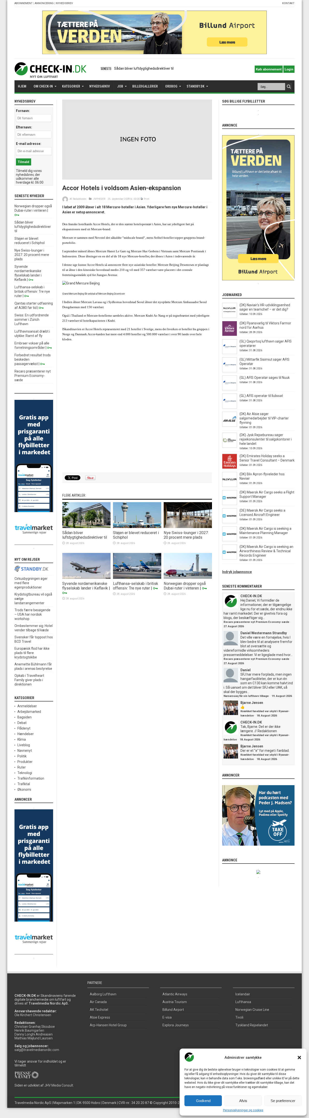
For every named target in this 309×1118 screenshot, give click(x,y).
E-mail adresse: (28, 144)
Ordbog (171, 86)
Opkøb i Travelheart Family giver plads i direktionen (29, 680)
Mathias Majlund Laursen (33, 1038)
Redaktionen (79, 199)
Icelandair (242, 994)
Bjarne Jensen (251, 703)
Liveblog (23, 745)
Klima (21, 739)
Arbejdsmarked (29, 712)
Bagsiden (24, 717)
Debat (22, 723)
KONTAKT (288, 3)
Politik (22, 756)
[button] (299, 1057)
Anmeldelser (27, 706)
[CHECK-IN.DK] (50, 74)
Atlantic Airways (174, 994)
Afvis (243, 1101)
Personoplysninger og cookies (243, 1110)
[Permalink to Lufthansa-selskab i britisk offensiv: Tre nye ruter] (137, 578)
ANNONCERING (44, 3)
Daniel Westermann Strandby (263, 633)
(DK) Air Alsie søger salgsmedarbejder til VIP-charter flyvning (264, 418)
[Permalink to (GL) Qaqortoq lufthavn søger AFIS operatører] (229, 353)
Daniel (245, 670)
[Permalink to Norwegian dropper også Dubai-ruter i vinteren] (188, 578)
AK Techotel (99, 1010)
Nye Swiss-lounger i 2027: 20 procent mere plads (186, 535)
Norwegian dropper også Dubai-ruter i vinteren (185, 585)
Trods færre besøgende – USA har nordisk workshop (32, 614)
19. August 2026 (282, 696)
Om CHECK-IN (43, 86)
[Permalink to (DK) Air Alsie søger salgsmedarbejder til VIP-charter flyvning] (229, 425)
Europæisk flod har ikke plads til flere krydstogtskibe (31, 653)
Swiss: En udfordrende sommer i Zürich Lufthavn (31, 319)
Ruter (21, 767)
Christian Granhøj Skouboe (34, 1027)
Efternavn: (24, 127)
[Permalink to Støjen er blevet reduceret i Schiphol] (137, 527)
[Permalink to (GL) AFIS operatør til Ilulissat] (229, 407)
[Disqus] (137, 409)
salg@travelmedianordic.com (36, 1050)
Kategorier (71, 86)
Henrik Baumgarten (29, 1030)
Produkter (25, 762)
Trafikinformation (30, 778)
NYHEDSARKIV (99, 86)
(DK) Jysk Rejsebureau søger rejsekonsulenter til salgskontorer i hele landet (265, 439)
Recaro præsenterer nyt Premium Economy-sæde (32, 375)
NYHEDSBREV (64, 3)
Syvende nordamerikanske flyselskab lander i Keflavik (85, 585)
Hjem (22, 86)
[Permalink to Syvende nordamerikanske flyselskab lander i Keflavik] (86, 578)
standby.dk (195, 86)
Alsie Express (100, 1017)
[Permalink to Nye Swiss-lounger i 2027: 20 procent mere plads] (188, 527)
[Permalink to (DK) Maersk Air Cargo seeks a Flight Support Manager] (229, 504)
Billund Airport (173, 1010)
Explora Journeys (175, 1025)
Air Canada (98, 1002)
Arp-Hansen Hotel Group (108, 1025)
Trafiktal (23, 784)
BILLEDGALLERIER (145, 86)
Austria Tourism (174, 1002)
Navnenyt (24, 751)
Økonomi (24, 789)
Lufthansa (243, 1002)
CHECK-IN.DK (251, 596)
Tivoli (239, 1017)
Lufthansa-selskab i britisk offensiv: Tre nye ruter (135, 585)
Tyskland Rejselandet (251, 1025)
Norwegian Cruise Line (252, 1010)
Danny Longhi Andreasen (33, 1034)
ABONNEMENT (23, 3)
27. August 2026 (234, 626)
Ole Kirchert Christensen (32, 1015)
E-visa (167, 1017)
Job (120, 86)
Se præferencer (283, 1101)
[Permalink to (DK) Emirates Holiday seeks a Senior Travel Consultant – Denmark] (229, 468)
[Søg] (288, 86)
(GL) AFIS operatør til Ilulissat (261, 396)
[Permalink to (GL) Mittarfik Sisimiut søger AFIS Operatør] (229, 371)
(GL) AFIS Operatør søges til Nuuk (264, 378)
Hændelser (25, 734)
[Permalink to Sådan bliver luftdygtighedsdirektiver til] (86, 527)
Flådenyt (23, 728)
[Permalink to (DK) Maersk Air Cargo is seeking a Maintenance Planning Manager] (229, 540)
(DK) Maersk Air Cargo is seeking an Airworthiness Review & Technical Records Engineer (266, 551)
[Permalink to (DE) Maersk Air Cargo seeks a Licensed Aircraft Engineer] (229, 522)
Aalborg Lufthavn (103, 994)
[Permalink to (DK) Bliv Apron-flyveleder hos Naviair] (229, 486)
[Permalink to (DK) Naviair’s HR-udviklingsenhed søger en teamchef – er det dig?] (229, 317)
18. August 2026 (267, 715)
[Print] (141, 199)
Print (146, 199)
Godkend (203, 1101)
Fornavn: (23, 111)
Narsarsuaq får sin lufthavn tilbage (246, 696)
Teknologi (24, 773)
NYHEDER (99, 199)
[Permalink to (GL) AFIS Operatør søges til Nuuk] (229, 389)
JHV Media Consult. (59, 1085)
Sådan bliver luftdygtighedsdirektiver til (144, 68)
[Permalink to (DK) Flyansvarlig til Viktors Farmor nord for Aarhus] (229, 335)
